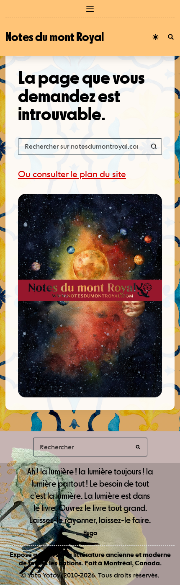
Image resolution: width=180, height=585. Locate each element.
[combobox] (82, 146)
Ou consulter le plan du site (72, 174)
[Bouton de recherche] (154, 147)
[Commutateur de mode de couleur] (155, 37)
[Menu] (90, 9)
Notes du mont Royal (54, 36)
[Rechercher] (171, 37)
